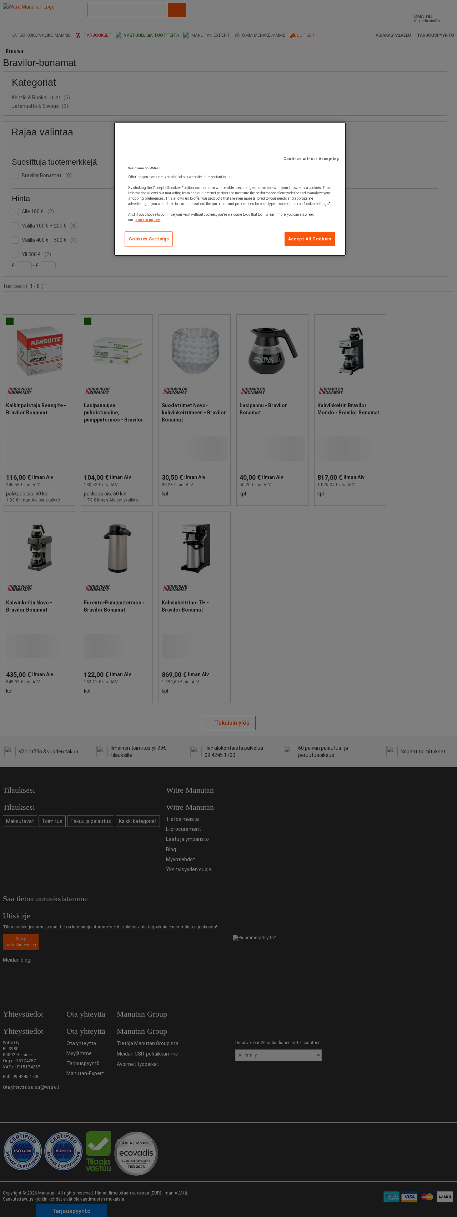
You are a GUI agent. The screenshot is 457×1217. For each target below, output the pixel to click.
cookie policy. (147, 220)
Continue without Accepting (311, 159)
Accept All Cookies (310, 238)
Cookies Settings (149, 238)
